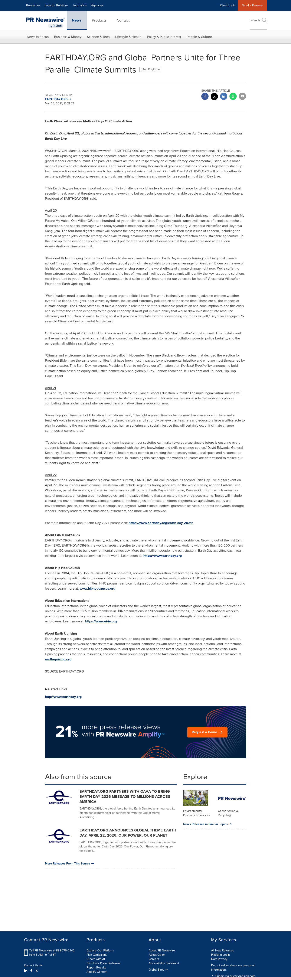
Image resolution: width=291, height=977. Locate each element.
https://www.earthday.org (162, 555)
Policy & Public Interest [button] (164, 36)
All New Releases (222, 950)
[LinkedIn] (26, 970)
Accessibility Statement (164, 963)
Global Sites (157, 969)
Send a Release (252, 5)
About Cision (157, 954)
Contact (123, 20)
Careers (154, 959)
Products (99, 20)
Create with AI (95, 959)
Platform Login (220, 954)
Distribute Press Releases (103, 963)
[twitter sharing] (214, 97)
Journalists (80, 5)
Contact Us (31, 965)
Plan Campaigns (96, 954)
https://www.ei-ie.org (101, 621)
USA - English (149, 69)
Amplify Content (96, 972)
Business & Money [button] (67, 36)
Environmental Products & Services (196, 813)
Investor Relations (56, 5)
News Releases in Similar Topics (205, 824)
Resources (33, 5)
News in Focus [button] (38, 36)
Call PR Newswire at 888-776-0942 (52, 950)
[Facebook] (31, 970)
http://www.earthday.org (63, 696)
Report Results (96, 967)
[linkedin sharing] (223, 97)
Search (255, 20)
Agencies (97, 5)
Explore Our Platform (100, 950)
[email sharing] (242, 97)
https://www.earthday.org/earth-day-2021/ (161, 522)
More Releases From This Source (67, 863)
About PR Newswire (162, 950)
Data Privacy (219, 959)
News (77, 20)
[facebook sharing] (205, 97)
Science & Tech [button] (98, 36)
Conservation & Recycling (228, 813)
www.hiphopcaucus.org (97, 588)
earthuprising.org (58, 659)
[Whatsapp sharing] (233, 97)
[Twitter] (36, 970)
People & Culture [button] (199, 36)
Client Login (228, 5)
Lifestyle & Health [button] (128, 36)
